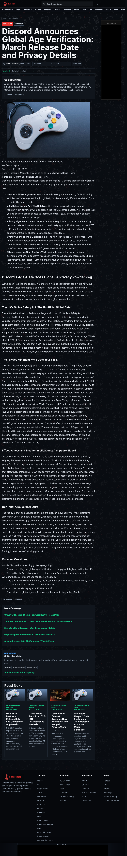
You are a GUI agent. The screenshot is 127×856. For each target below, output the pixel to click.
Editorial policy (27, 672)
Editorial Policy (89, 792)
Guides (57, 10)
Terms (84, 796)
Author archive (11, 672)
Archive (8, 95)
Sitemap (108, 792)
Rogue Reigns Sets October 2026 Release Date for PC (30, 634)
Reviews (67, 10)
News (40, 780)
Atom (106, 788)
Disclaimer (87, 800)
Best (116, 10)
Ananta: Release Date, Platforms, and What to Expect (29, 641)
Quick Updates (44, 832)
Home (4, 18)
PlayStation (7, 10)
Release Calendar (103, 10)
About (84, 780)
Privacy (85, 788)
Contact (85, 784)
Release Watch (44, 836)
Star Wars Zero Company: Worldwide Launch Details (29, 628)
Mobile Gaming (67, 796)
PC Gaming (13, 18)
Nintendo (28, 10)
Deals (76, 10)
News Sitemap (110, 796)
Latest (107, 780)
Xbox (18, 10)
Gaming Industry (45, 840)
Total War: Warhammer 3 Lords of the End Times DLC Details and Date (38, 621)
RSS (106, 784)
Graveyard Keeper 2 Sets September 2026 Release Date (31, 615)
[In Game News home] (20, 4)
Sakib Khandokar (12, 64)
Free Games (87, 10)
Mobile (38, 10)
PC (38, 784)
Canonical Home (111, 800)
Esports (47, 10)
